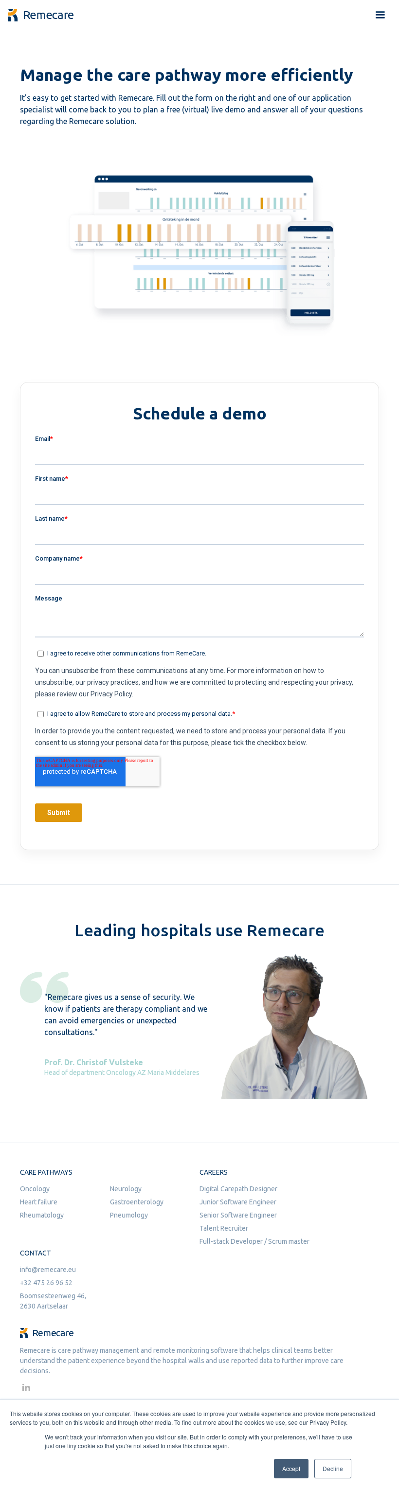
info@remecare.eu (48, 1269)
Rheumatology (42, 1215)
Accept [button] (291, 1468)
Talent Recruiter (224, 1228)
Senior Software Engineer (238, 1215)
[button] (380, 15)
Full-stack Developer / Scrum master (254, 1241)
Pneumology (129, 1215)
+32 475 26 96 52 (46, 1283)
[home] (40, 15)
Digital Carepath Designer (238, 1189)
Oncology (35, 1189)
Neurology (126, 1189)
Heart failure (38, 1202)
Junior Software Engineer (238, 1202)
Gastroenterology (136, 1202)
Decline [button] (333, 1468)
